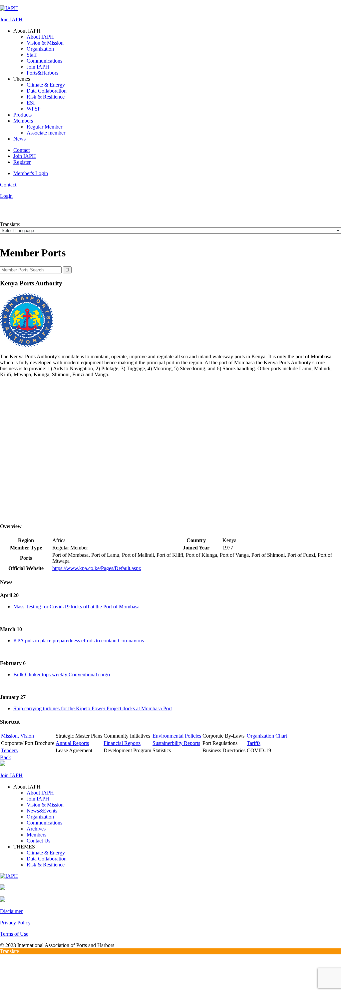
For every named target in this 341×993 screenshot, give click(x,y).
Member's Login (30, 173)
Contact (21, 150)
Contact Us (38, 840)
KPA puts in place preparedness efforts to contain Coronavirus (78, 640)
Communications (44, 61)
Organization (40, 49)
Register (22, 162)
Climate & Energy (46, 85)
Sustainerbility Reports (176, 743)
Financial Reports (122, 743)
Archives (36, 828)
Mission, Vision (17, 736)
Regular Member (44, 127)
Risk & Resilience (46, 97)
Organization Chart (267, 736)
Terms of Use (14, 934)
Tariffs (253, 743)
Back (5, 757)
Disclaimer (11, 911)
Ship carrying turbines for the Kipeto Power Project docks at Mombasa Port (92, 708)
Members (23, 121)
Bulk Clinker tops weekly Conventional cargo (61, 674)
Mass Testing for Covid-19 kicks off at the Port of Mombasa (76, 606)
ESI (31, 103)
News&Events (42, 811)
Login (6, 196)
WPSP (34, 109)
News (19, 139)
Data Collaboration (47, 91)
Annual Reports (72, 743)
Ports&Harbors (42, 73)
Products (22, 115)
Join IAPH (11, 19)
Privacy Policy (15, 922)
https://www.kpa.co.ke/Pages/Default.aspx (96, 568)
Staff (32, 55)
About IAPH (40, 37)
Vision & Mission (45, 43)
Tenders (9, 750)
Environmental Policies (177, 736)
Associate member (46, 133)
